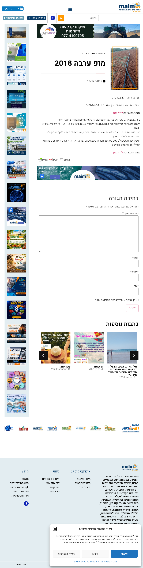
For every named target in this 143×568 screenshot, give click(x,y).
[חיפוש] (61, 18)
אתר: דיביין (21, 564)
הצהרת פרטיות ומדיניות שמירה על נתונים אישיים (95, 561)
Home (102, 53)
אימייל (134, 272)
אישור (124, 554)
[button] (55, 529)
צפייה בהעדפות (66, 554)
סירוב (95, 554)
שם (135, 258)
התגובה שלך (130, 213)
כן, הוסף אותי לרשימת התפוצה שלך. (115, 300)
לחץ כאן (117, 113)
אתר (136, 286)
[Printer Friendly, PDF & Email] (54, 159)
